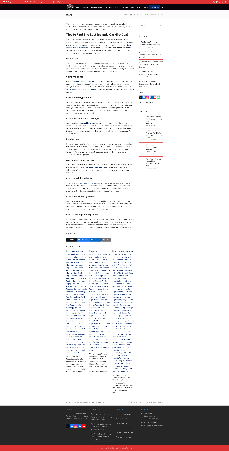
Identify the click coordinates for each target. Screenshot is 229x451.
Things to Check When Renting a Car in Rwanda (142, 402)
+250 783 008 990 (150, 422)
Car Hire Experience (123, 414)
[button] (162, 7)
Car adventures (122, 423)
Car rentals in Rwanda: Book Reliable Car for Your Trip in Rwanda (121, 377)
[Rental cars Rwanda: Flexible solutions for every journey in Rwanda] (77, 302)
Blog (130, 15)
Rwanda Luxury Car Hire (125, 428)
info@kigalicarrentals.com (153, 426)
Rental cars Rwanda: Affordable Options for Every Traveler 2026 (150, 74)
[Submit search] (161, 25)
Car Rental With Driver (124, 432)
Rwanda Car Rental (123, 437)
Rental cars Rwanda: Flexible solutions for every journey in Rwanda (76, 359)
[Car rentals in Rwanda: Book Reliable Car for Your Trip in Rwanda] (123, 311)
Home (125, 15)
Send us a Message (151, 419)
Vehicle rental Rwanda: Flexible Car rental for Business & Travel (98, 356)
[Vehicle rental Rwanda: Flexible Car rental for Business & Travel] (100, 300)
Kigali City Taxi (121, 419)
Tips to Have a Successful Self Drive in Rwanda (85, 402)
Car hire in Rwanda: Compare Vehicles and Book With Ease (149, 84)
